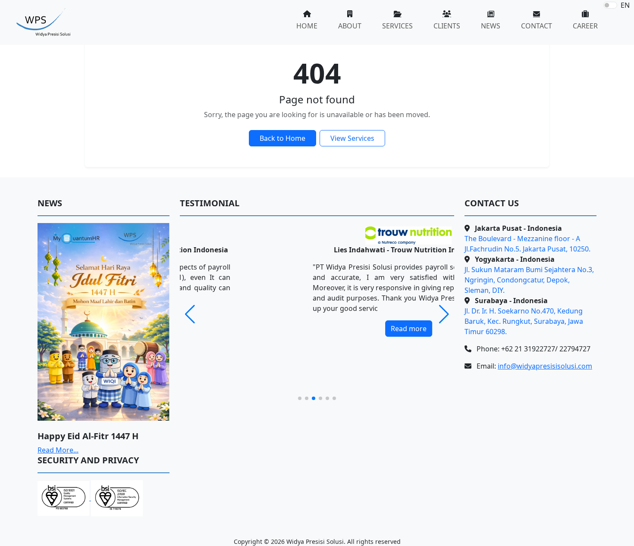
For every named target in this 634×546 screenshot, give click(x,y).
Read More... (58, 450)
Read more (317, 328)
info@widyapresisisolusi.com (545, 366)
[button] (444, 314)
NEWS (490, 26)
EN (625, 5)
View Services (352, 138)
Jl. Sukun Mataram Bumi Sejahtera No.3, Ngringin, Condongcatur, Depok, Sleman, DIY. (529, 280)
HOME (306, 26)
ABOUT (349, 26)
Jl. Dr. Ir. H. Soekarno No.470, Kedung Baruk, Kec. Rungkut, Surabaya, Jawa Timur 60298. (524, 321)
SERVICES (397, 26)
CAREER (585, 26)
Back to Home (282, 138)
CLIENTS (446, 26)
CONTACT (536, 26)
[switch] (610, 5)
